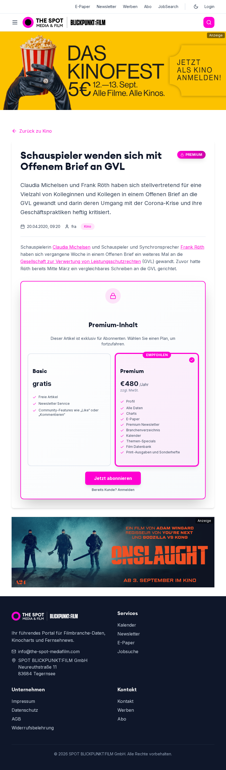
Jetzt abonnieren (113, 478)
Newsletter (106, 6)
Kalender (126, 625)
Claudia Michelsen (71, 247)
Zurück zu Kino (35, 131)
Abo (148, 6)
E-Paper (82, 6)
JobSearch (168, 6)
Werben (130, 6)
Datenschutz (25, 710)
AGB (16, 719)
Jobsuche (127, 651)
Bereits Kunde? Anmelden (113, 490)
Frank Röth (192, 247)
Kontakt (125, 701)
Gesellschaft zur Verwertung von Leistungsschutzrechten (80, 261)
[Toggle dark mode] (196, 6)
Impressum (23, 701)
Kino (87, 226)
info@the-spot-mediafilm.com (49, 651)
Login (209, 6)
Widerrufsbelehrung (33, 727)
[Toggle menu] (14, 22)
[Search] (208, 22)
